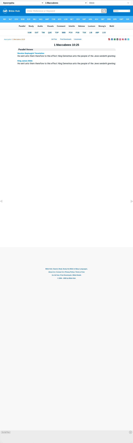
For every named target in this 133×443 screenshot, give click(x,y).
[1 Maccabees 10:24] (3, 207)
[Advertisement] (66, 228)
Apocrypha (7, 39)
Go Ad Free (6, 432)
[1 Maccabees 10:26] (130, 207)
